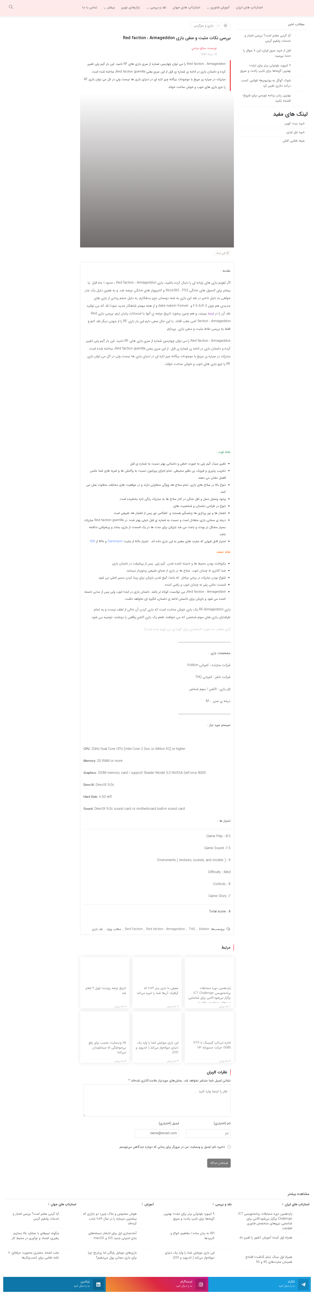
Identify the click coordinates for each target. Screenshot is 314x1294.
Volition (204, 929)
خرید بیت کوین (295, 123)
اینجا (211, 313)
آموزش (148, 1204)
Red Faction (133, 929)
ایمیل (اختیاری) (169, 1123)
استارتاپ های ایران (296, 1204)
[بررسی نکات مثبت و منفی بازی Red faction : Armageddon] (157, 170)
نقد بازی (97, 929)
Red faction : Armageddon (165, 929)
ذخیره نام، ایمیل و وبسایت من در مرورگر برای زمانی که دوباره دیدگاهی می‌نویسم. (172, 1146)
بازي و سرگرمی (203, 25)
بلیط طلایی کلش (294, 140)
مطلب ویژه (114, 929)
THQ (192, 929)
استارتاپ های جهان (63, 1204)
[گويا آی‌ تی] (288, 7)
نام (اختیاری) (222, 1123)
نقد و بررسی (223, 1204)
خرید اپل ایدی (295, 132)
